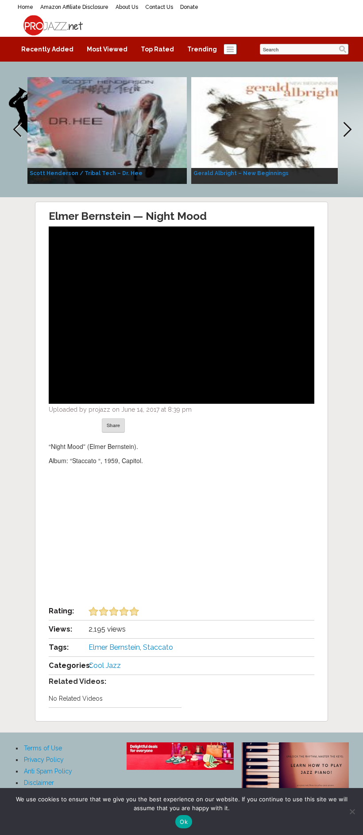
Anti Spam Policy (48, 771)
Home (25, 7)
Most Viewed (107, 49)
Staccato (158, 647)
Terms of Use (43, 748)
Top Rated (157, 49)
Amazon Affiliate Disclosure (74, 7)
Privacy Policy (44, 759)
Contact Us (159, 7)
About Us (127, 7)
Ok (184, 821)
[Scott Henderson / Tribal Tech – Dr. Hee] (107, 129)
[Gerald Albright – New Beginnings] (271, 129)
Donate (189, 7)
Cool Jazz (105, 665)
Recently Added (47, 49)
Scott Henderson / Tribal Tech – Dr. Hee (86, 173)
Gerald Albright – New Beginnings (241, 173)
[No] (352, 811)
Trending (202, 49)
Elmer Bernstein (114, 647)
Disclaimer (39, 782)
